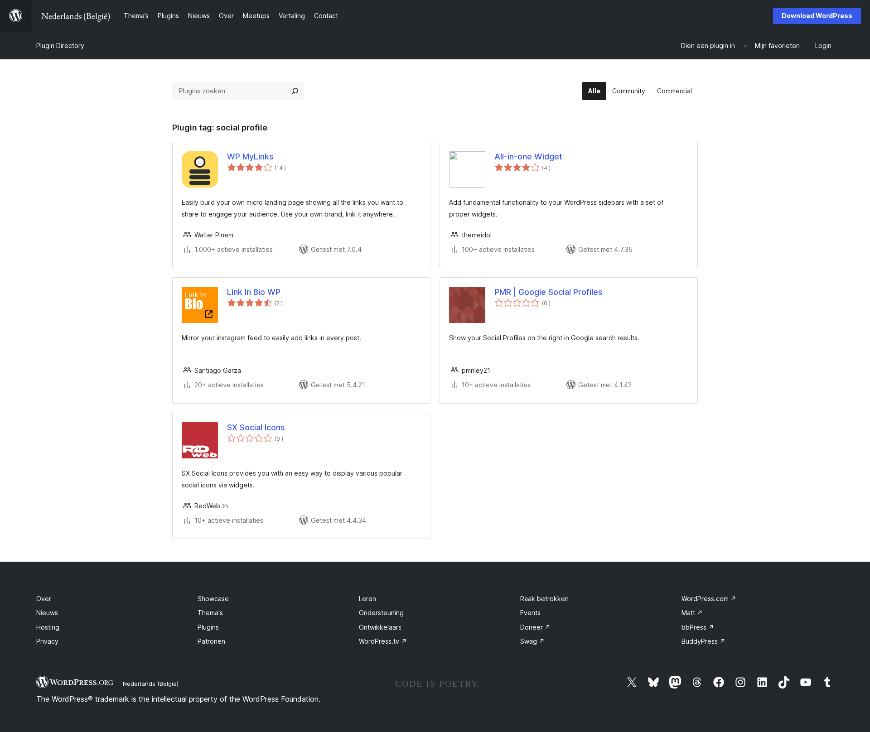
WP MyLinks (250, 156)
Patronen (211, 641)
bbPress (698, 627)
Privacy (47, 641)
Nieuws (47, 612)
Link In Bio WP (253, 292)
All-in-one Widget (528, 156)
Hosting (47, 627)
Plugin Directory (60, 45)
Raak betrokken (544, 598)
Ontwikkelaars (380, 627)
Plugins (208, 627)
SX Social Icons (256, 427)
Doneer (535, 627)
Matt (692, 612)
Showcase (213, 598)
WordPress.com (709, 598)
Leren (367, 598)
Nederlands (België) (151, 683)
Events (530, 612)
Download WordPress (817, 15)
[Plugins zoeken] (295, 91)
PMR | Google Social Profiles (548, 292)
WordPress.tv (383, 641)
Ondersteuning (381, 612)
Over (43, 598)
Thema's (210, 612)
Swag (532, 641)
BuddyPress (703, 641)
